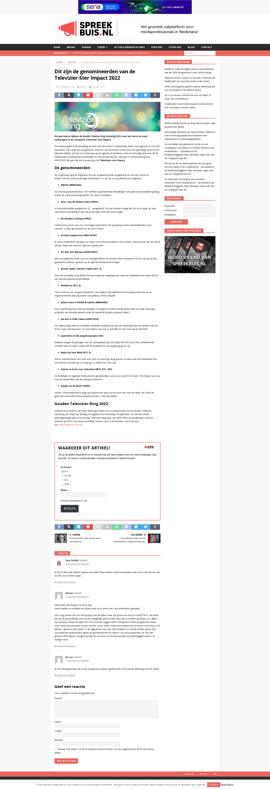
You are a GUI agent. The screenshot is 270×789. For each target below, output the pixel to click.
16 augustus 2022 (67, 86)
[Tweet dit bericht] (69, 95)
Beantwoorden (66, 582)
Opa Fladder (72, 560)
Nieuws (71, 47)
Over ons (156, 47)
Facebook (188, 774)
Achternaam (171, 210)
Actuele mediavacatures (129, 47)
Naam (58, 721)
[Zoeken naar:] (199, 52)
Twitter (203, 774)
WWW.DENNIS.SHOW (175, 123)
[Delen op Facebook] (59, 95)
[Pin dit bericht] (88, 95)
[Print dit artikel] (107, 95)
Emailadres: (170, 214)
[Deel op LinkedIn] (78, 95)
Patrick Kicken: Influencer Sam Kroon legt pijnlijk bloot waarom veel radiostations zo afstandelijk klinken (190, 135)
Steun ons (175, 47)
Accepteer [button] (214, 784)
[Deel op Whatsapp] (117, 95)
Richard (83, 86)
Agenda (86, 47)
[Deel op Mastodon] (126, 95)
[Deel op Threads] (155, 95)
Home (57, 47)
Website (59, 740)
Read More (227, 784)
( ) (111, 53)
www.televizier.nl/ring (70, 424)
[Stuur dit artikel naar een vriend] (97, 95)
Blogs (191, 47)
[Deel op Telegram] (136, 95)
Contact (206, 47)
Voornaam (170, 205)
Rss (214, 774)
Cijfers (101, 47)
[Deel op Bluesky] (145, 95)
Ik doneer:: (66, 467)
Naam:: (64, 490)
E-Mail (58, 730)
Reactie (58, 698)
